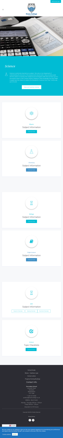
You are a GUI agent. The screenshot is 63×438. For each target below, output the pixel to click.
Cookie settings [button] (6, 436)
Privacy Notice (31, 416)
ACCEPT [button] (15, 436)
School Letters (31, 376)
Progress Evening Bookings (32, 379)
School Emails (31, 370)
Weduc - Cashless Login (31, 373)
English (13, 425)
